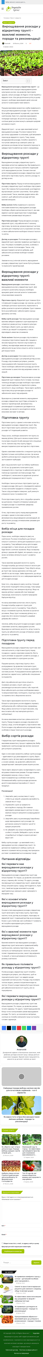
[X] (9, 1028)
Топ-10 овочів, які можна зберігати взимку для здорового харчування (31, 1176)
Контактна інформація (21, 1353)
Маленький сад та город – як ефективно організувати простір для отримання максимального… (31, 1151)
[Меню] (3, 9)
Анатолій (7, 43)
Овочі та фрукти (15, 18)
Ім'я (3, 1226)
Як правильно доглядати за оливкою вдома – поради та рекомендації (26, 1309)
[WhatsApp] (24, 1028)
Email (4, 1234)
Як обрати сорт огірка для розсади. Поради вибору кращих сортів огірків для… (11, 1150)
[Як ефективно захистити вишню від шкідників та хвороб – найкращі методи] (7, 1299)
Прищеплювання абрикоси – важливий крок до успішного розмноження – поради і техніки (28, 1319)
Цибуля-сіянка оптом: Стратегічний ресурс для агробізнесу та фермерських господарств (10, 1177)
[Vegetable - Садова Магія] (13, 9)
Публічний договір (12, 1350)
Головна (6, 18)
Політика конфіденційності (28, 1350)
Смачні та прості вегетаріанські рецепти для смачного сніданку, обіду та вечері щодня (28, 1289)
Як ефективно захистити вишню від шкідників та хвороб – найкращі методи (28, 1299)
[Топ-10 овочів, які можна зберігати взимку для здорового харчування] (31, 1166)
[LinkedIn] (14, 1028)
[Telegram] (29, 1028)
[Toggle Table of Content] (27, 81)
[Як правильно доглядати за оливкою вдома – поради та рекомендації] (7, 1309)
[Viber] (34, 1028)
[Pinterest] (19, 1028)
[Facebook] (4, 1028)
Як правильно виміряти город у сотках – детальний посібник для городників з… (27, 1279)
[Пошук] (40, 9)
